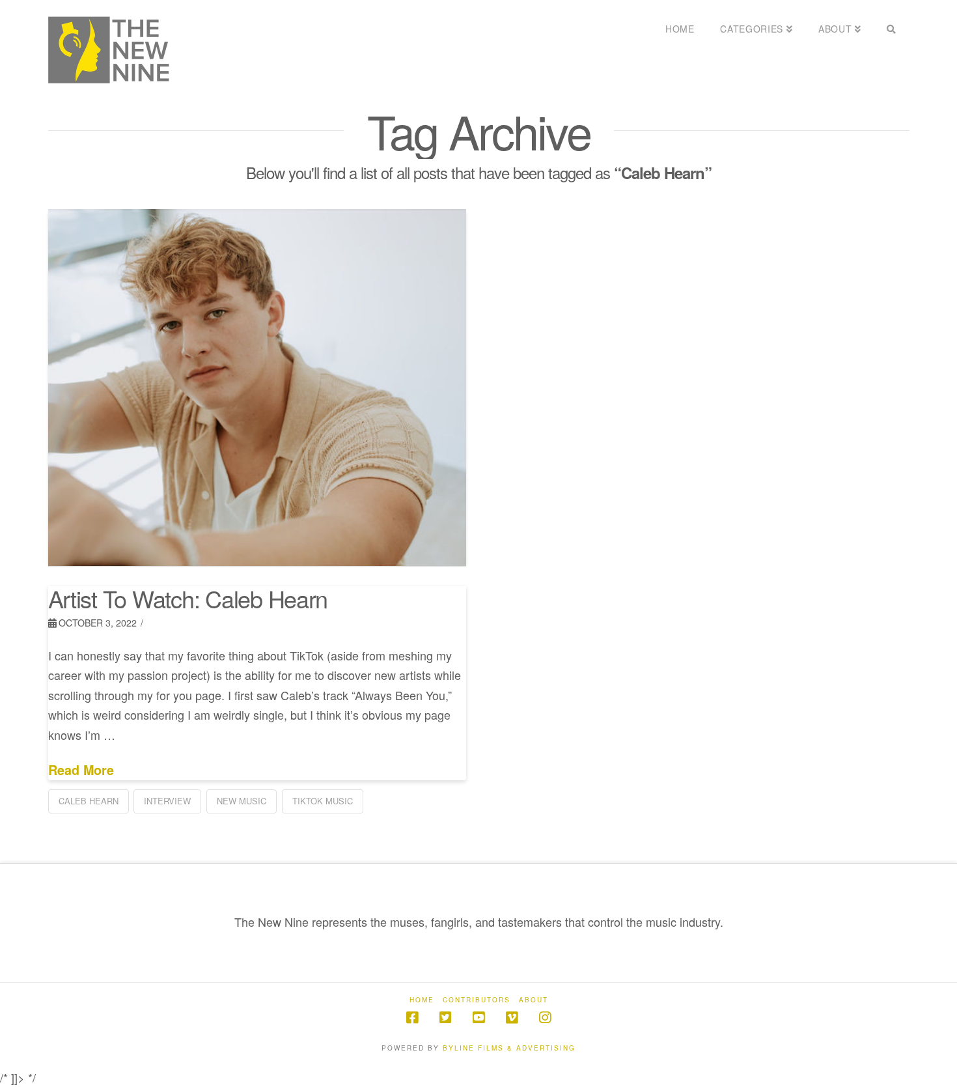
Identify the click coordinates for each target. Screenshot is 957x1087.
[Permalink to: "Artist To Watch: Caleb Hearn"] (257, 387)
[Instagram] (545, 1017)
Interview (167, 801)
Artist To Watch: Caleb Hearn (188, 598)
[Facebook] (412, 1017)
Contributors (476, 1000)
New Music (241, 801)
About (533, 1000)
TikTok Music (322, 801)
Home (421, 1000)
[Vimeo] (512, 1017)
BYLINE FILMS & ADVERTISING (509, 1047)
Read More (81, 770)
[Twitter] (445, 1017)
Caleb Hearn (88, 801)
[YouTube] (478, 1017)
